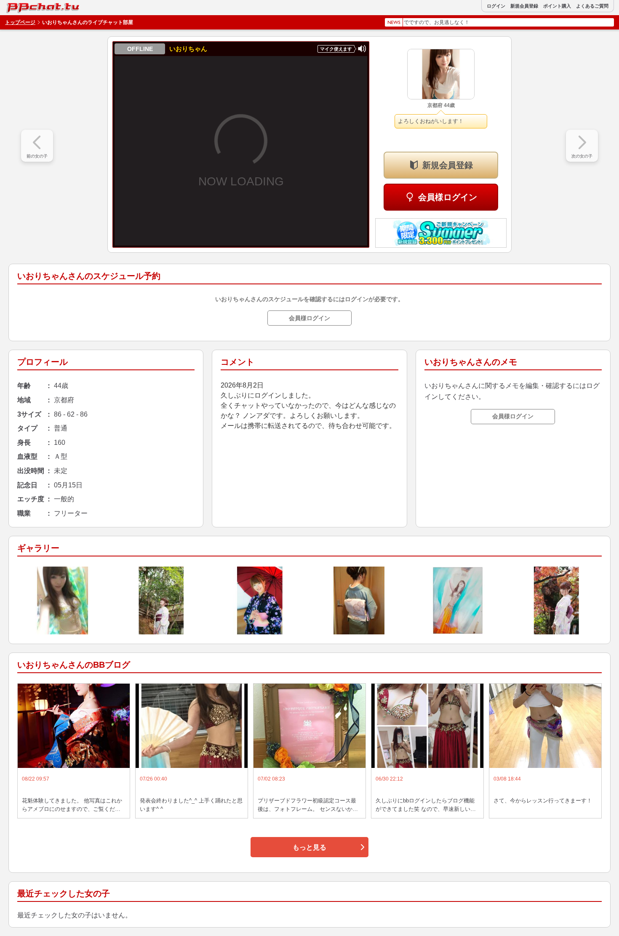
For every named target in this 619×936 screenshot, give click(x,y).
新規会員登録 (524, 6)
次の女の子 (581, 156)
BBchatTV (25, 5)
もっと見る (309, 847)
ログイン (496, 6)
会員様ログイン (447, 197)
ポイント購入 (557, 6)
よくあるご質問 (592, 6)
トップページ (20, 22)
